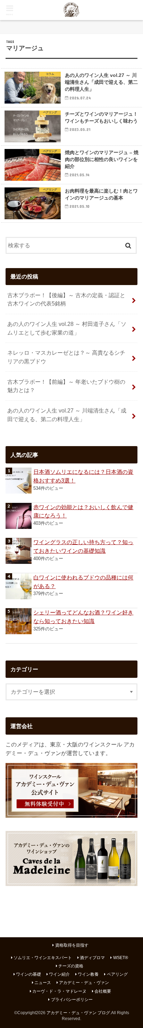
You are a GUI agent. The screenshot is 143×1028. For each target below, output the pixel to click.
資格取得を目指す (72, 945)
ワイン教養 (88, 974)
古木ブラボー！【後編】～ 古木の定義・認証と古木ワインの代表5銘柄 (66, 299)
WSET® (120, 958)
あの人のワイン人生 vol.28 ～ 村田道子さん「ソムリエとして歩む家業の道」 (66, 328)
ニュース (42, 983)
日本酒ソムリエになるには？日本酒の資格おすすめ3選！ (83, 476)
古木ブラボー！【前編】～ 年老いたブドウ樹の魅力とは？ (66, 386)
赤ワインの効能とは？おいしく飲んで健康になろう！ (83, 511)
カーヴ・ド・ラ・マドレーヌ (59, 991)
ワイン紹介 (59, 974)
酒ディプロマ (92, 958)
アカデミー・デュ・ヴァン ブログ (78, 1013)
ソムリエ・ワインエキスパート (43, 958)
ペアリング (117, 974)
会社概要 (102, 991)
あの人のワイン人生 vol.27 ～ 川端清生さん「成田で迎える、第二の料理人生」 (66, 414)
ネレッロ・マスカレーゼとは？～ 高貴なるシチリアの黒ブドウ (66, 356)
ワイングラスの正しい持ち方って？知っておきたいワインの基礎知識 (83, 546)
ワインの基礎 (28, 974)
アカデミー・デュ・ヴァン (84, 983)
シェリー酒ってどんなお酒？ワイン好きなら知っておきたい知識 (83, 616)
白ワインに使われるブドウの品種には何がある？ (83, 581)
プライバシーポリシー (72, 1000)
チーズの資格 (70, 966)
